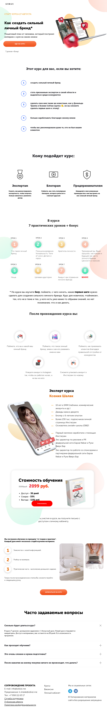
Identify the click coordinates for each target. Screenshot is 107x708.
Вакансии (49, 689)
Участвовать (42, 503)
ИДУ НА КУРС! (20, 44)
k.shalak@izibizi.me (28, 692)
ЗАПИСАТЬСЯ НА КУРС (53, 592)
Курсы (47, 685)
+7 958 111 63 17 (17, 695)
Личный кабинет (52, 693)
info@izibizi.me (18, 688)
